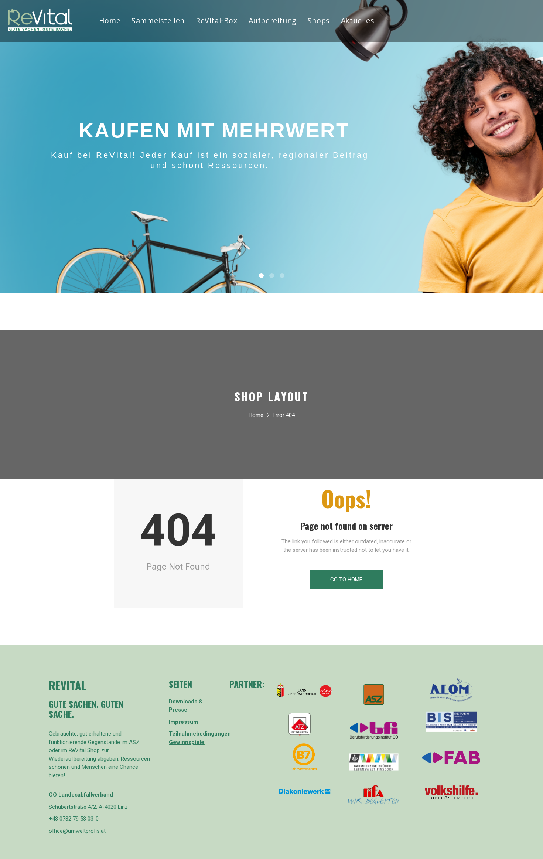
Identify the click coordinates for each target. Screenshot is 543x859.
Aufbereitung (273, 22)
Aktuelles (357, 22)
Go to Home (346, 579)
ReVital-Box (217, 22)
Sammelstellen (158, 22)
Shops (319, 22)
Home (109, 22)
